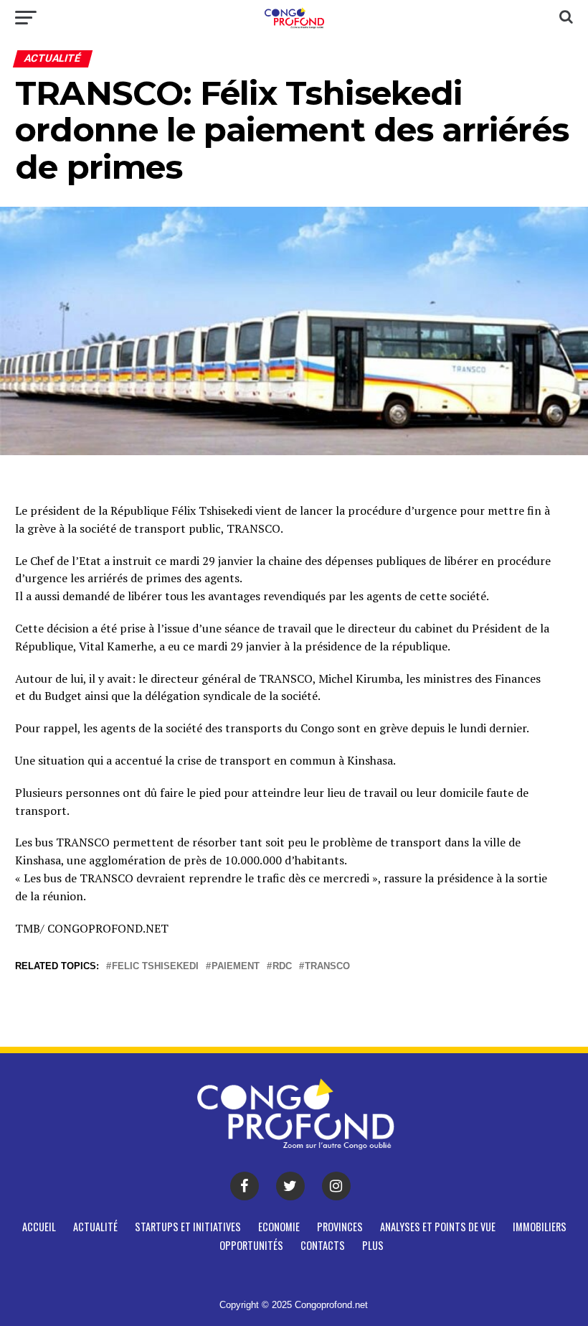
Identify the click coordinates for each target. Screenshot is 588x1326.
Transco (327, 966)
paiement (236, 966)
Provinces (340, 1226)
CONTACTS (322, 1245)
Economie (279, 1226)
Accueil (39, 1226)
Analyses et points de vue (437, 1226)
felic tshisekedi (155, 966)
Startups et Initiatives (188, 1226)
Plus (373, 1245)
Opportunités (251, 1245)
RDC (282, 966)
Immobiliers (539, 1226)
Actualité (95, 1226)
